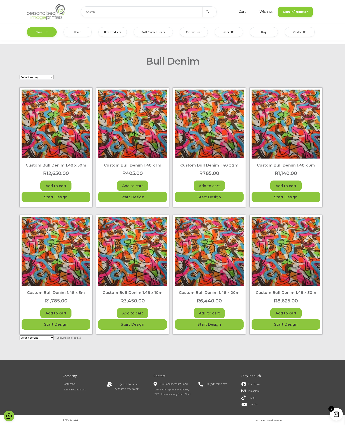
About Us (228, 32)
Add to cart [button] (56, 186)
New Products (112, 32)
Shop (39, 32)
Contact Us (299, 32)
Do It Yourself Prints (153, 32)
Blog (264, 32)
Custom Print (193, 32)
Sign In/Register (295, 12)
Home (77, 32)
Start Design (56, 197)
